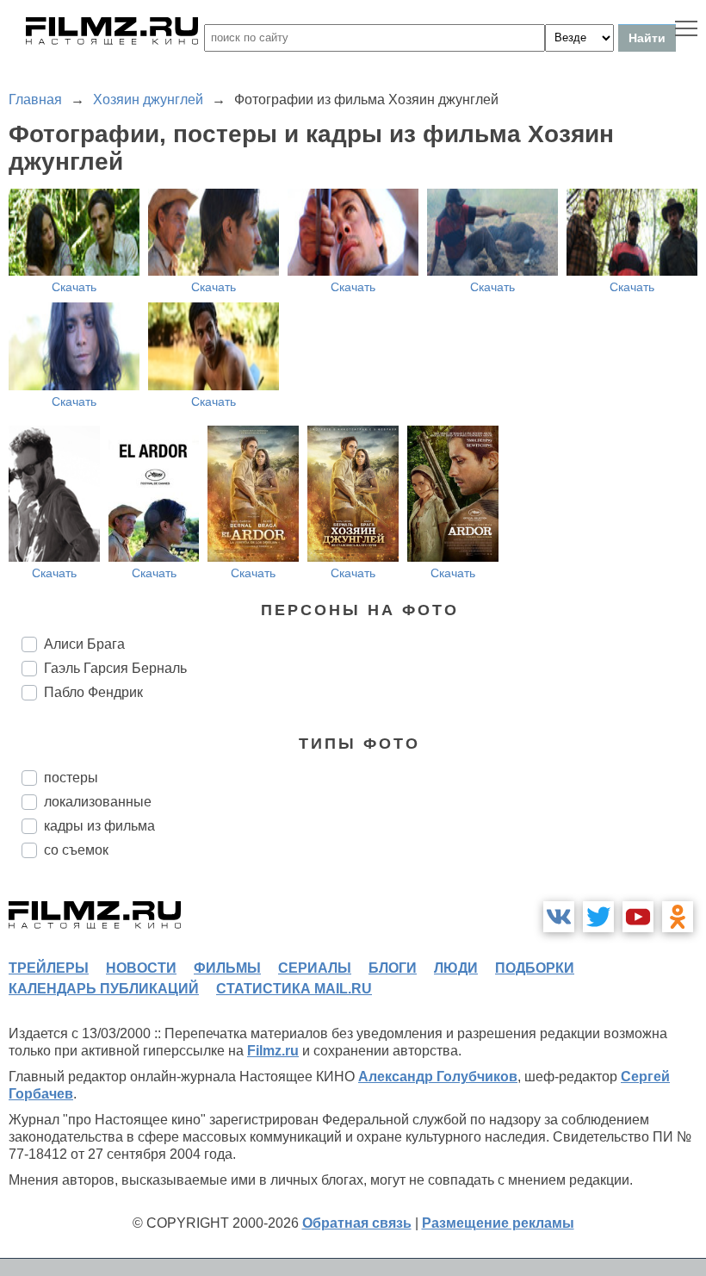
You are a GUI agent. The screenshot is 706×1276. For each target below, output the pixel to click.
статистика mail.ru (294, 988)
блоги (392, 968)
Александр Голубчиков (437, 1076)
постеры (71, 777)
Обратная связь (357, 1223)
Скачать (74, 287)
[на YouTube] (637, 916)
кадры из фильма (99, 826)
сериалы (314, 968)
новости (141, 968)
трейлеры (49, 968)
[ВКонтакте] (558, 916)
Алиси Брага (84, 644)
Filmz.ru (273, 1050)
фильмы (227, 968)
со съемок (76, 850)
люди (456, 968)
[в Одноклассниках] (677, 916)
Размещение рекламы (498, 1223)
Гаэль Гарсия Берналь (115, 668)
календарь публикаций (104, 988)
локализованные (98, 801)
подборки (534, 968)
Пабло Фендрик (93, 692)
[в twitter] (598, 916)
